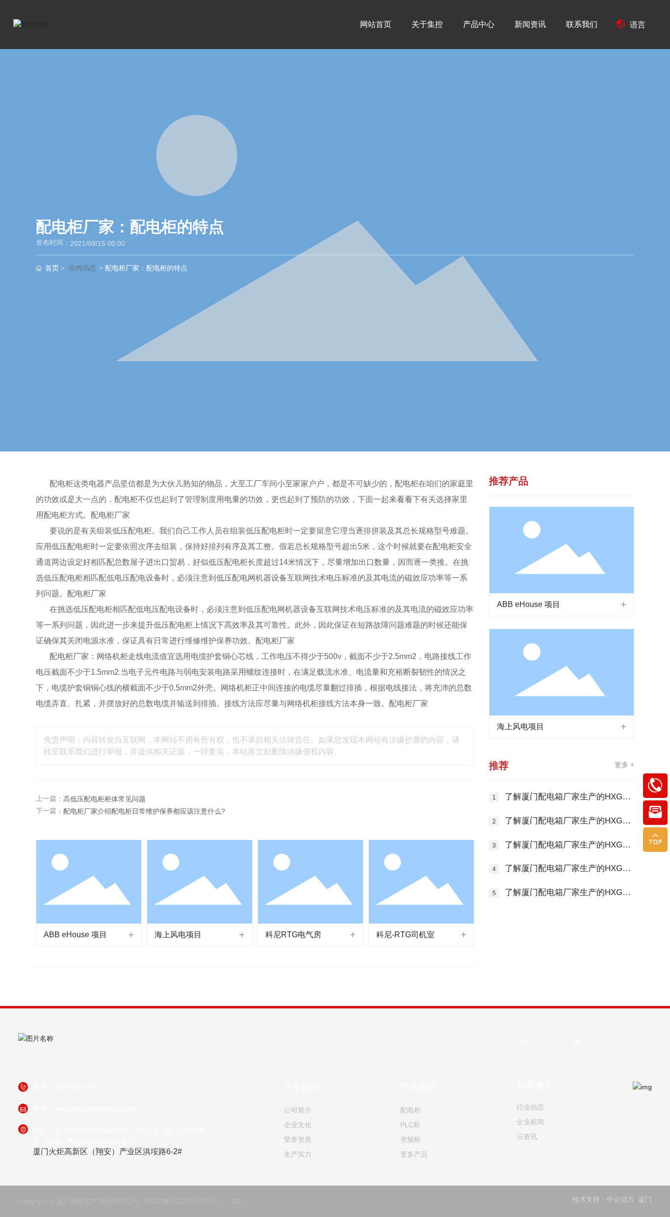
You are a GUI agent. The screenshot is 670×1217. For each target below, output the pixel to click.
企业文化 (297, 1125)
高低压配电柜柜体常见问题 (104, 799)
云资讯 (526, 1136)
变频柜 (410, 1139)
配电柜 (410, 1110)
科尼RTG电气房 (293, 934)
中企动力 (620, 1199)
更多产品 (414, 1154)
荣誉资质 (297, 1139)
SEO (238, 1201)
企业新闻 (530, 1122)
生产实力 (297, 1154)
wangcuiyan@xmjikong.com (96, 1108)
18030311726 (74, 1087)
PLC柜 (410, 1125)
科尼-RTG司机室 (405, 934)
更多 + (624, 764)
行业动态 (530, 1107)
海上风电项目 (178, 934)
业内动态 (82, 268)
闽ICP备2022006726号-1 (184, 1201)
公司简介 (297, 1110)
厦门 (645, 1199)
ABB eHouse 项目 (75, 934)
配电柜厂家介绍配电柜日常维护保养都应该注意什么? (144, 811)
